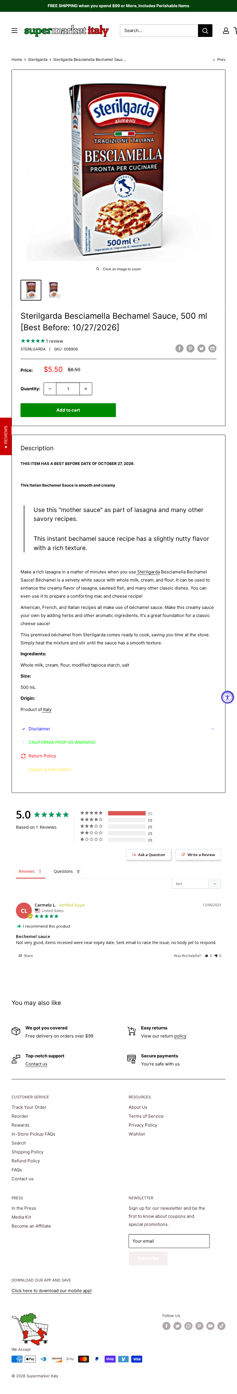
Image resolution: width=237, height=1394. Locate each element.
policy (180, 1036)
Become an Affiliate (31, 1226)
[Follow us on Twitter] (177, 1326)
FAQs (17, 1169)
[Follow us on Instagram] (188, 1326)
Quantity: (30, 388)
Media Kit (21, 1217)
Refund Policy (26, 1161)
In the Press (24, 1208)
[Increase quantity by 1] (86, 389)
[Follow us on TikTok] (221, 1326)
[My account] (226, 30)
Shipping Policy (27, 1152)
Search (19, 1143)
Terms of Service (146, 1116)
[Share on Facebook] (179, 348)
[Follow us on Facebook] (166, 1326)
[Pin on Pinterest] (190, 348)
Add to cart (68, 410)
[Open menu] (14, 30)
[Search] (205, 30)
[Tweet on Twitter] (201, 348)
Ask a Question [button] (151, 854)
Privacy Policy (143, 1125)
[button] (208, 955)
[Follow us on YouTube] (210, 1326)
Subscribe (148, 1258)
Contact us (36, 1064)
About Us (138, 1107)
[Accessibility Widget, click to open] (227, 697)
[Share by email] (212, 348)
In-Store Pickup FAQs (33, 1134)
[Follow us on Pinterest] (199, 1326)
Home (17, 59)
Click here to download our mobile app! (52, 1290)
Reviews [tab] (26, 871)
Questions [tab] (63, 871)
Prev (221, 59)
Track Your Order (29, 1107)
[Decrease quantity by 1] (50, 389)
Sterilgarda (37, 59)
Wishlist (137, 1134)
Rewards (20, 1125)
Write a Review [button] (201, 854)
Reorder (20, 1116)
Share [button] (28, 955)
